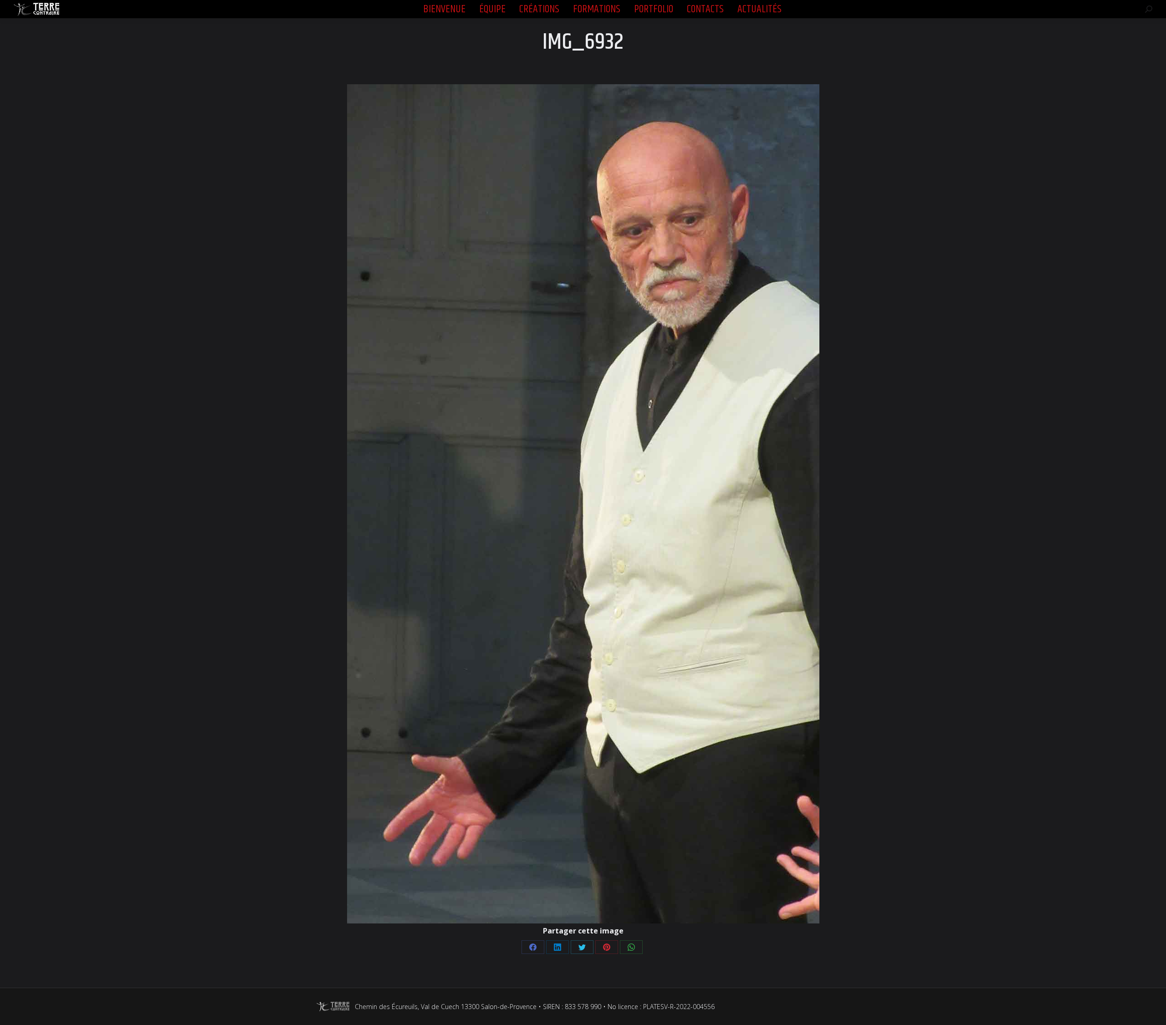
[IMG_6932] (583, 503)
